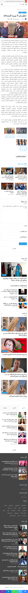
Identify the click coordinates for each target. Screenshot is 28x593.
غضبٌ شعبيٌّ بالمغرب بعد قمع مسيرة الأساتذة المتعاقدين (10, 560)
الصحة (19, 507)
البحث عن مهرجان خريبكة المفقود (10, 570)
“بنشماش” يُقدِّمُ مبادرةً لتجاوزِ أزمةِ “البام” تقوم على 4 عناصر (10, 554)
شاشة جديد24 (23, 513)
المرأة (15, 507)
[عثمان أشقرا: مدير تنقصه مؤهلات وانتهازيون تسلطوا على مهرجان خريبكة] (23, 527)
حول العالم (13, 510)
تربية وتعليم (10, 507)
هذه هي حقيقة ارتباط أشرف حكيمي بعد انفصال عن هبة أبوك (9, 426)
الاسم (25, 225)
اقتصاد (5, 505)
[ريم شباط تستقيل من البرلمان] (7, 186)
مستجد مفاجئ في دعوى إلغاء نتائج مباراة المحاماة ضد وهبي (9, 433)
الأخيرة (14, 408)
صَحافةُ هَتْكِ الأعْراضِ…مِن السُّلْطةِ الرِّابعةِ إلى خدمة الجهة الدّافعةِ (10, 304)
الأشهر (23, 408)
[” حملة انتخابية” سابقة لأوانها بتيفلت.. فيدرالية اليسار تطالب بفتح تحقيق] (21, 186)
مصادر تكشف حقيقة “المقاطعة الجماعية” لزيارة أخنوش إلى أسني (7, 177)
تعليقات (5, 408)
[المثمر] (14, 248)
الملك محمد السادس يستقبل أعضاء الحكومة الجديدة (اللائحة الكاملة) (9, 136)
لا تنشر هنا (24, 515)
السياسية (19, 9)
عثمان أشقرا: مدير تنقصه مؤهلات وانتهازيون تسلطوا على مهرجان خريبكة (15, 279)
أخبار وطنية (11, 505)
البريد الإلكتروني (23, 231)
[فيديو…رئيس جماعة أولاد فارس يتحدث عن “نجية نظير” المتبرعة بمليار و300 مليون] (23, 541)
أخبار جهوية (17, 505)
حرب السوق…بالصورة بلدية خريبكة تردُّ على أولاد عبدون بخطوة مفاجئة (10, 533)
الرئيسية (24, 9)
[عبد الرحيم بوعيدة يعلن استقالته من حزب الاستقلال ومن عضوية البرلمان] (21, 171)
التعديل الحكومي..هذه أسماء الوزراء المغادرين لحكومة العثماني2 (22, 136)
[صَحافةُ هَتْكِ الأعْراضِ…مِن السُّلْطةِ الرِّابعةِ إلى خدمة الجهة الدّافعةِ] (23, 305)
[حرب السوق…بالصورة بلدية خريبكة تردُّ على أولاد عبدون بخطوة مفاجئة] (23, 535)
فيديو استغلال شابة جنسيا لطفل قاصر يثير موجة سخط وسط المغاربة (10, 441)
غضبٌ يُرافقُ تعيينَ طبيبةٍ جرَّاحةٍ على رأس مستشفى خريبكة (10, 577)
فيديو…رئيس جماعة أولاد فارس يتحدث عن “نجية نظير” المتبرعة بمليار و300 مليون (9, 541)
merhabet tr (23, 505)
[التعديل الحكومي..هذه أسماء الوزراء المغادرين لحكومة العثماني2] (21, 131)
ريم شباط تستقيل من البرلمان (8, 191)
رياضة (8, 510)
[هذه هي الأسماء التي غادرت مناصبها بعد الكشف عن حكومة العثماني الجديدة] (21, 142)
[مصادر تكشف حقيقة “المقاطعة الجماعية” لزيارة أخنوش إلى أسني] (7, 171)
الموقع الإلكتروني (23, 236)
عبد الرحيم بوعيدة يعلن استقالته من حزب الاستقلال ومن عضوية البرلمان (21, 177)
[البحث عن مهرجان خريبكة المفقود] (23, 572)
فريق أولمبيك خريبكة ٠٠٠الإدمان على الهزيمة (17, 566)
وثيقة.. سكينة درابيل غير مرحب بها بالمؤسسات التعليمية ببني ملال (9, 420)
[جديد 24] (22, 4)
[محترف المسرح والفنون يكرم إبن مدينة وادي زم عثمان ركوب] (23, 548)
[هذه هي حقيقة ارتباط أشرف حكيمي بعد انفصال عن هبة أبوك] (22, 428)
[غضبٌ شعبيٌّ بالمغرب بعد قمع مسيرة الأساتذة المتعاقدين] (23, 562)
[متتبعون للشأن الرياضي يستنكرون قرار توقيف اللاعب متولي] (22, 415)
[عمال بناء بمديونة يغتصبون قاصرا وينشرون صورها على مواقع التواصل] (23, 470)
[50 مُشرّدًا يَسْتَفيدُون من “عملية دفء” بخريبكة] (23, 299)
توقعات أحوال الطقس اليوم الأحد (18, 396)
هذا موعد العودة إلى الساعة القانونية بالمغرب (14, 354)
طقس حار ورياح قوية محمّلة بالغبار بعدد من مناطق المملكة (15, 334)
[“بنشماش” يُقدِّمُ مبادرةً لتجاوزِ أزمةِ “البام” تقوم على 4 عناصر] (23, 555)
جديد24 (19, 510)
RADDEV (7, 587)
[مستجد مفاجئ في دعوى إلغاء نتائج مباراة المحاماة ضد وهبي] (22, 434)
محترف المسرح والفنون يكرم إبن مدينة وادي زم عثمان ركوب (10, 547)
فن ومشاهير (16, 513)
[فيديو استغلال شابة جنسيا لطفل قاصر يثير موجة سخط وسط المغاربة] (22, 441)
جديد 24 (23, 19)
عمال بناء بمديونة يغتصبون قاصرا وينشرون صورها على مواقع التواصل (10, 468)
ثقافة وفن (24, 510)
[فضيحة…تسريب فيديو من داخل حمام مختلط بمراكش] (23, 477)
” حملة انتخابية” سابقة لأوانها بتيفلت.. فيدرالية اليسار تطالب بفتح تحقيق (21, 192)
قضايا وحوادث (9, 513)
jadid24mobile (21, 156)
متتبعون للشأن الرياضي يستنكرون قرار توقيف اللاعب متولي (10, 413)
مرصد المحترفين (12, 515)
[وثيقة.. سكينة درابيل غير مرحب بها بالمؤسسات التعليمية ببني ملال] (22, 421)
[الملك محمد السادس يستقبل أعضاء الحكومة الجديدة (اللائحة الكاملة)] (9, 131)
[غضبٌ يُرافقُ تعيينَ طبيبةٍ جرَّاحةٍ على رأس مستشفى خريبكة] (23, 579)
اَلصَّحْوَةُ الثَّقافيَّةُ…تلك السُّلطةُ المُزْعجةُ (19, 285)
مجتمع (19, 515)
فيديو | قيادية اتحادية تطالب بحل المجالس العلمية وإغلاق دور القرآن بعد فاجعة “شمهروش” (9, 291)
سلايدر (20, 12)
